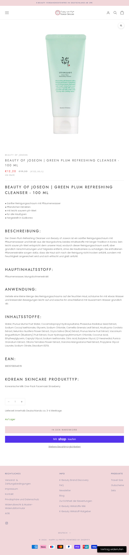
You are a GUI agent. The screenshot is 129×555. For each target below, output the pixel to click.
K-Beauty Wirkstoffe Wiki (72, 506)
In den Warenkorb (64, 429)
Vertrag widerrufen (111, 549)
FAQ (61, 485)
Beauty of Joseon (16, 155)
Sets (113, 490)
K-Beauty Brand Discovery (74, 480)
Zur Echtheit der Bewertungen (75, 501)
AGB (7, 513)
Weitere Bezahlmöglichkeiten (64, 446)
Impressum (11, 488)
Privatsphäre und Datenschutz (22, 499)
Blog (61, 495)
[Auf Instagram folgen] (6, 523)
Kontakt (9, 494)
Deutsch (63, 533)
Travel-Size (117, 480)
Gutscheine (117, 485)
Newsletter (65, 490)
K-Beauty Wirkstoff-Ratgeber (75, 511)
